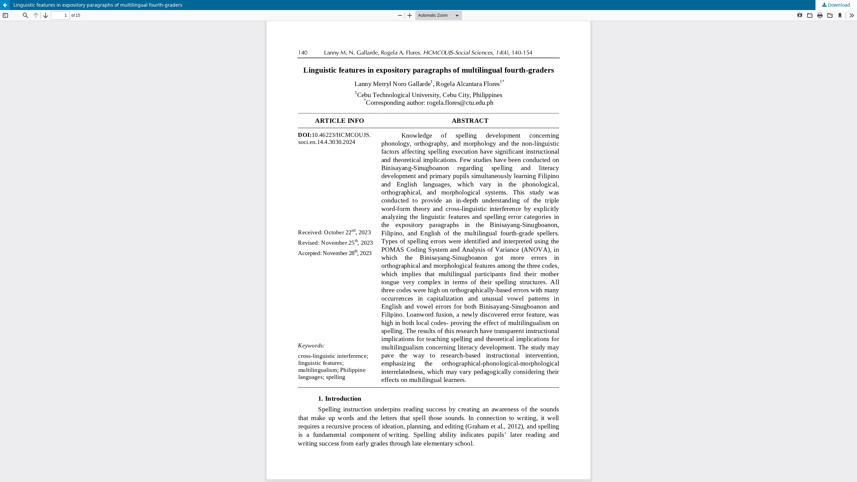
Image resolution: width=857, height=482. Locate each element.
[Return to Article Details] (5, 5)
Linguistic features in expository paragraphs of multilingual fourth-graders (97, 5)
